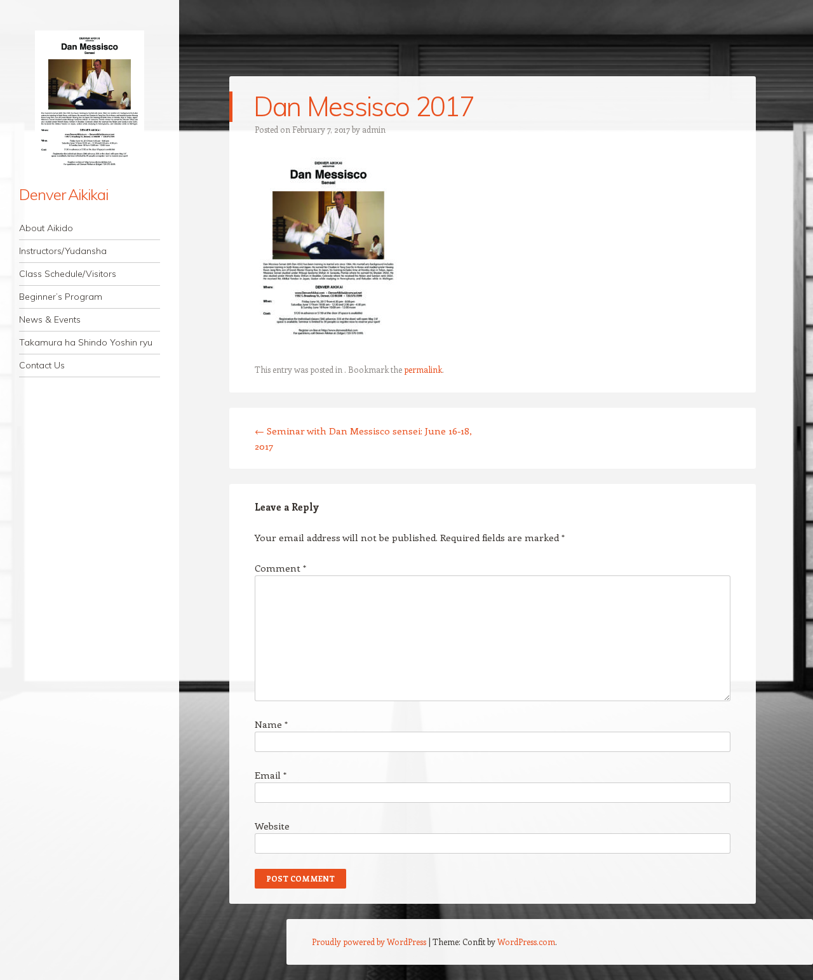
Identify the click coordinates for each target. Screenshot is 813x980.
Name (271, 724)
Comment (280, 567)
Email (270, 775)
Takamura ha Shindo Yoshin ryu (85, 342)
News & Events (50, 319)
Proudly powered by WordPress (369, 941)
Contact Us (42, 365)
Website (272, 825)
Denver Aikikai (63, 194)
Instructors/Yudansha (63, 251)
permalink (423, 369)
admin (374, 129)
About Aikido (46, 228)
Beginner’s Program (60, 296)
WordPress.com (526, 941)
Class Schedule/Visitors (67, 273)
